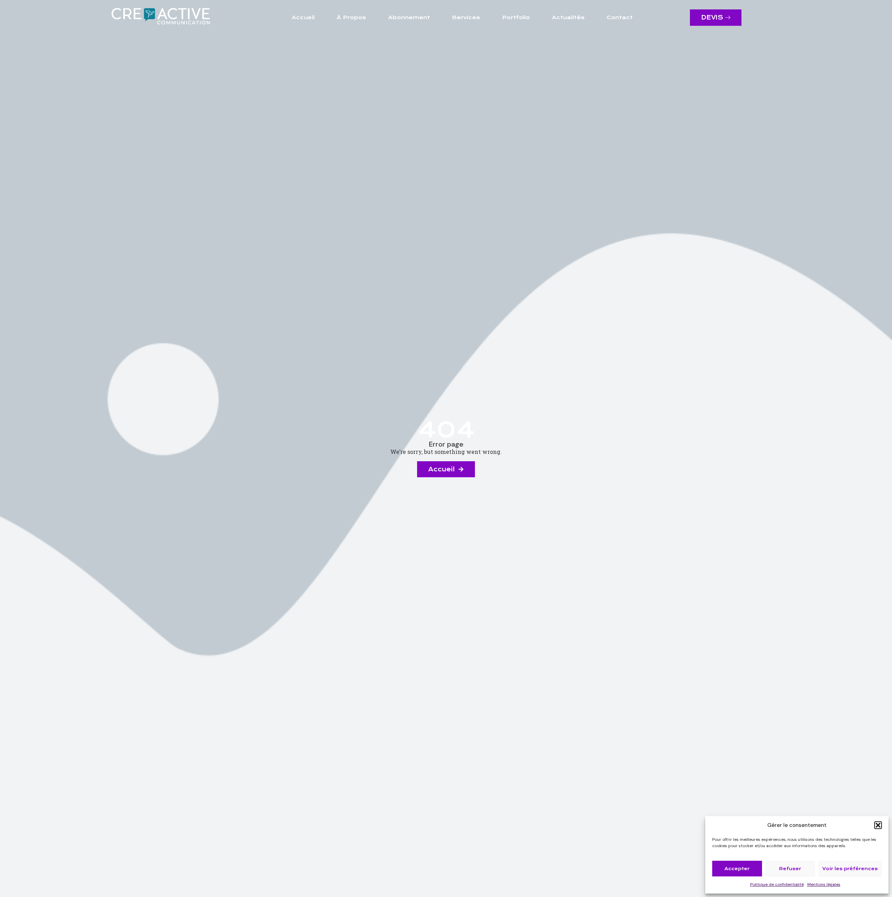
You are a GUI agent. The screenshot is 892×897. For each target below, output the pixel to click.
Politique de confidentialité (777, 884)
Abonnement (409, 17)
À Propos (351, 17)
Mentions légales (823, 884)
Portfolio (516, 17)
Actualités (568, 17)
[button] (878, 825)
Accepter (736, 868)
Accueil (303, 17)
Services (466, 17)
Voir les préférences (850, 868)
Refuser (790, 868)
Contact (620, 17)
